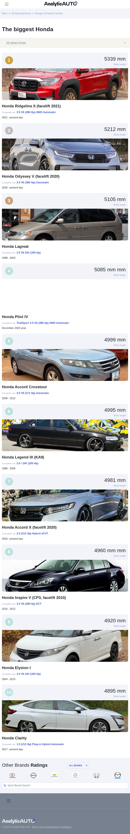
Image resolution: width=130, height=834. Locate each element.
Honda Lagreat (15, 246)
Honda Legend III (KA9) (23, 457)
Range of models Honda (48, 13)
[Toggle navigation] (6, 4)
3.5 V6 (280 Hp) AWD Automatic (36, 112)
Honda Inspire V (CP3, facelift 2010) (34, 597)
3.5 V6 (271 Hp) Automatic (32, 393)
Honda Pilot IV (15, 317)
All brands (75, 765)
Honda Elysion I (16, 668)
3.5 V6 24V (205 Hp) (28, 252)
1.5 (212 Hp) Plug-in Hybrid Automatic (40, 744)
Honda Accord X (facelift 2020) (29, 527)
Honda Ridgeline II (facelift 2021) (31, 106)
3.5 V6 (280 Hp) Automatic (32, 182)
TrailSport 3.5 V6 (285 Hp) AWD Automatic (42, 322)
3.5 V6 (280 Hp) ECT (28, 603)
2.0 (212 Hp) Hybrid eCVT (32, 533)
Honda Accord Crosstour (24, 387)
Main (4, 13)
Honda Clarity (14, 738)
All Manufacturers (21, 13)
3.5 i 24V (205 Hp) (27, 463)
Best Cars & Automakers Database (51, 827)
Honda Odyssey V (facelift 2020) (30, 176)
